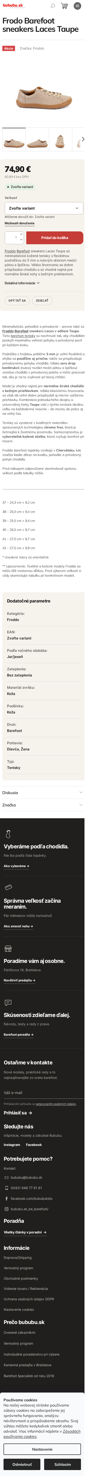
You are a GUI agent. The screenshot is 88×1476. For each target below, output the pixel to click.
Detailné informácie (20, 283)
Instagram (12, 1145)
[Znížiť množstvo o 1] (21, 240)
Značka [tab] (9, 804)
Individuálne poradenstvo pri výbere (31, 1354)
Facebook (34, 1145)
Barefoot (23, 251)
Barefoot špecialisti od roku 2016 (29, 1376)
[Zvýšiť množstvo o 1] (21, 234)
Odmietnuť (22, 1464)
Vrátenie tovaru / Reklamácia (26, 1289)
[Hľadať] (52, 6)
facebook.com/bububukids (31, 1198)
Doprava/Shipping (18, 1257)
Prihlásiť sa (15, 1113)
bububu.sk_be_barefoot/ (29, 1209)
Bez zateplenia (19, 675)
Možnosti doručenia (19, 223)
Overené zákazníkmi (19, 1332)
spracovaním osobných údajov (56, 1104)
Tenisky (13, 767)
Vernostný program (18, 1268)
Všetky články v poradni (23, 1232)
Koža (11, 693)
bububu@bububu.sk (26, 1177)
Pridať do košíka (54, 237)
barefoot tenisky (23, 336)
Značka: (32, 48)
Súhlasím (62, 1464)
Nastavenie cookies (19, 1309)
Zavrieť (36, 294)
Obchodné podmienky (21, 1278)
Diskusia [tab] (10, 792)
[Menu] (77, 6)
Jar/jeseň (15, 656)
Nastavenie (42, 1449)
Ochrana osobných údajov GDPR (29, 1299)
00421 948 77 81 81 (26, 1188)
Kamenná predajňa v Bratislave (27, 1365)
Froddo (10, 251)
